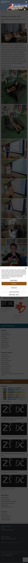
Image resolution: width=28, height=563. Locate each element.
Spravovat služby (13, 280)
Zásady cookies (12, 294)
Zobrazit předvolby (14, 291)
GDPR (17, 294)
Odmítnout (14, 287)
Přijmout (14, 283)
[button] (26, 268)
